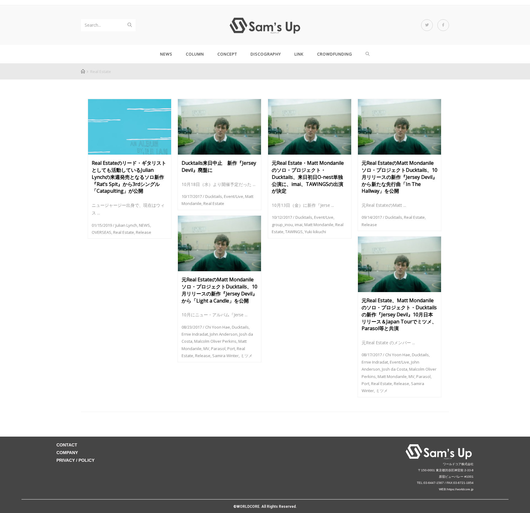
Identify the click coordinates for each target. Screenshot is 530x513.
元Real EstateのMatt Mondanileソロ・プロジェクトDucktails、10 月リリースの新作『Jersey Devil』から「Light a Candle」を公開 (219, 290)
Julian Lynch (126, 225)
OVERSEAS (101, 232)
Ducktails (213, 196)
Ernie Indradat (195, 334)
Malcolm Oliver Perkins (215, 341)
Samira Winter (225, 355)
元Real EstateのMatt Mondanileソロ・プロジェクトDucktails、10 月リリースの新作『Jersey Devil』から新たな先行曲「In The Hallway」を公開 (399, 177)
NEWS (144, 225)
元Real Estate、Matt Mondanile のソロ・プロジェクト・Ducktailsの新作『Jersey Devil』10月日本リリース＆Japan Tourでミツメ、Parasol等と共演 (399, 314)
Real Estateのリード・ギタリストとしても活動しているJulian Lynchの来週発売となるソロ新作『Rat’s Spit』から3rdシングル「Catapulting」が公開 (129, 177)
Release (143, 232)
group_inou (282, 224)
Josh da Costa (394, 369)
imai (298, 224)
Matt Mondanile (318, 224)
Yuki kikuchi (315, 231)
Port (231, 348)
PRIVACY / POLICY (75, 460)
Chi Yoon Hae (217, 327)
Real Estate (123, 232)
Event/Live (233, 196)
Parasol (218, 348)
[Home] (83, 71)
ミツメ (246, 355)
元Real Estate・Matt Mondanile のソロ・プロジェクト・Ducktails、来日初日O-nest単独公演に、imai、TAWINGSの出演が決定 (308, 177)
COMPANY (67, 452)
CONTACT (66, 444)
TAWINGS (294, 231)
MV (206, 348)
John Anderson (223, 334)
